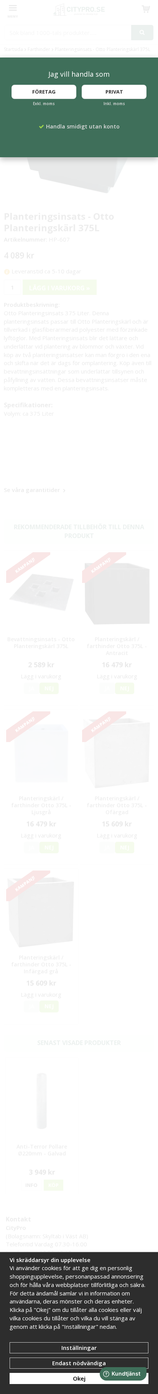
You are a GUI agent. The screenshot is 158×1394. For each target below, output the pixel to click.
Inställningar (79, 1347)
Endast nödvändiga (79, 1363)
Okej (79, 1378)
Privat (114, 91)
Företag (44, 91)
